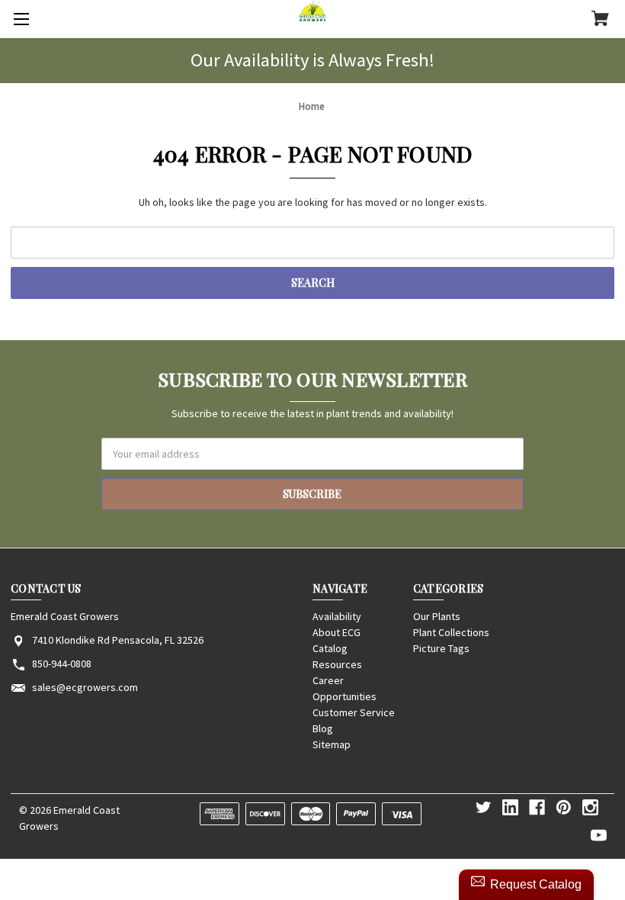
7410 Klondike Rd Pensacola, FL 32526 (118, 640)
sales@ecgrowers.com (85, 687)
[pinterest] (564, 807)
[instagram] (590, 807)
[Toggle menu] (19, 19)
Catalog (330, 648)
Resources (337, 664)
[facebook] (537, 807)
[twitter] (484, 807)
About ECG (336, 632)
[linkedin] (510, 807)
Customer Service (353, 712)
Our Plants (436, 616)
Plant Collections (451, 632)
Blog (322, 728)
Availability (336, 616)
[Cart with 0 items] (600, 19)
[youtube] (599, 836)
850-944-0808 (61, 663)
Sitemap (331, 744)
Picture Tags (441, 648)
